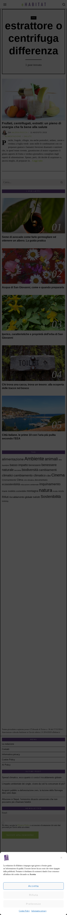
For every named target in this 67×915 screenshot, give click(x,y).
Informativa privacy (39, 911)
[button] (62, 857)
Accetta (33, 886)
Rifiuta (33, 895)
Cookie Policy (24, 911)
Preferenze (33, 903)
